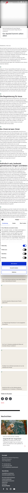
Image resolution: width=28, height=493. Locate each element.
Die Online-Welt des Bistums (8, 477)
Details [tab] (14, 223)
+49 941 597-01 (7, 464)
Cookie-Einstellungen (7, 479)
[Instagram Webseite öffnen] (10, 489)
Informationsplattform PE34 (8, 475)
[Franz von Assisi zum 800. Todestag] (14, 427)
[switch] (25, 250)
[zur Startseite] (10, 2)
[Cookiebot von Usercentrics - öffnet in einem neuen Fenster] (21, 220)
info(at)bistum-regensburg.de (11, 467)
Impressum (4, 484)
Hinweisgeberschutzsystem (8, 480)
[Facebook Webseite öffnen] (3, 489)
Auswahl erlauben (14, 267)
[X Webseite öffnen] (7, 489)
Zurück (2, 402)
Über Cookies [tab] (23, 223)
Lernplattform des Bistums (8, 473)
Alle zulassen (14, 263)
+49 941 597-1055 (8, 465)
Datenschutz (5, 482)
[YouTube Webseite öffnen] (14, 488)
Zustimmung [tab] (5, 223)
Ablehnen (14, 272)
